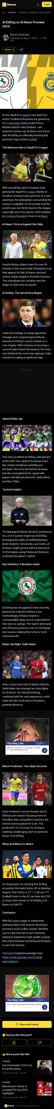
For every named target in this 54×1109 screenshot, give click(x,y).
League (26, 115)
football (32, 139)
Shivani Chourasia (19, 34)
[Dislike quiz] (40, 1042)
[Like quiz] (14, 1042)
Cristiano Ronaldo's (16, 216)
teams (16, 921)
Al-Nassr (43, 216)
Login (47, 4)
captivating (14, 123)
